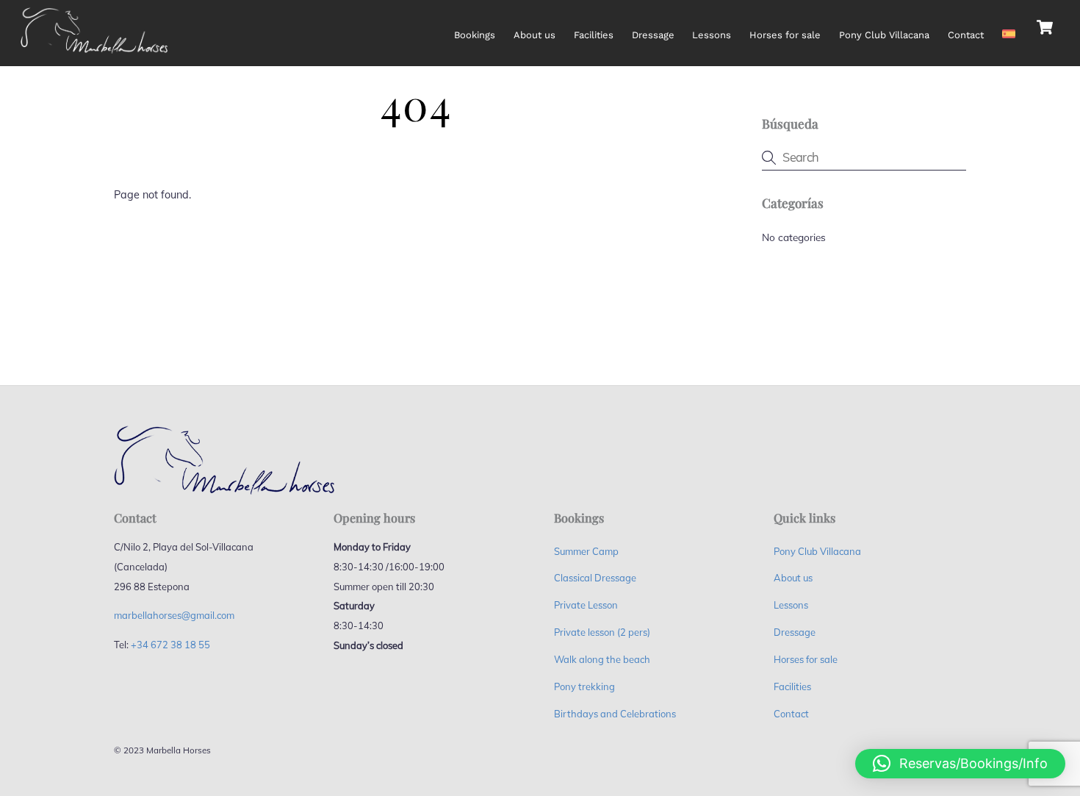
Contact (966, 34)
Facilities (593, 34)
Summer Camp (586, 551)
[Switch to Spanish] (1008, 27)
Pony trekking (584, 686)
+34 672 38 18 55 (170, 644)
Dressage (653, 34)
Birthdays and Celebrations (615, 714)
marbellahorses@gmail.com (174, 615)
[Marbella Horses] (94, 47)
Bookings (474, 34)
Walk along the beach (602, 659)
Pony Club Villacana (884, 34)
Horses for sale (785, 34)
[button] (960, 763)
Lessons (711, 34)
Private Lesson (586, 605)
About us (534, 34)
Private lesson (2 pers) (602, 632)
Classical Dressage (595, 578)
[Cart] (1044, 27)
